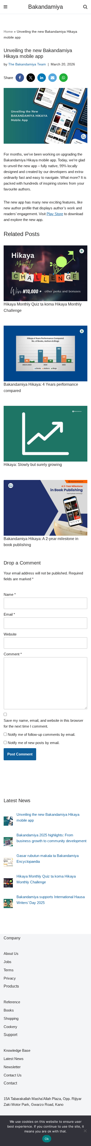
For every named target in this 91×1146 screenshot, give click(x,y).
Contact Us (13, 1075)
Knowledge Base (17, 1050)
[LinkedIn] (41, 77)
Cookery (10, 1027)
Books (9, 1010)
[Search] (85, 7)
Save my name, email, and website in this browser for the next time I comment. (43, 723)
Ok (47, 1139)
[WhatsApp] (63, 77)
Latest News (14, 1059)
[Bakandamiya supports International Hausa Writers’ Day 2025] (8, 904)
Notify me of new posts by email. (33, 743)
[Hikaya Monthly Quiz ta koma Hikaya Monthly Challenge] (8, 883)
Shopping (11, 1018)
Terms (9, 970)
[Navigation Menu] (5, 6)
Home (8, 31)
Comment (13, 654)
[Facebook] (20, 77)
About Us (11, 953)
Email (9, 614)
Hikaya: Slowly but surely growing (33, 465)
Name (10, 594)
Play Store (55, 214)
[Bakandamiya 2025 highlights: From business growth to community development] (8, 842)
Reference (12, 1002)
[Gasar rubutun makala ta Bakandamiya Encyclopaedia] (8, 863)
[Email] (52, 77)
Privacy (10, 978)
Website (10, 634)
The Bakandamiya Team (27, 64)
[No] (85, 1130)
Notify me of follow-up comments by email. (41, 734)
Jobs (7, 962)
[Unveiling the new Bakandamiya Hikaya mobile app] (8, 821)
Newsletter (12, 1067)
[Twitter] (30, 77)
